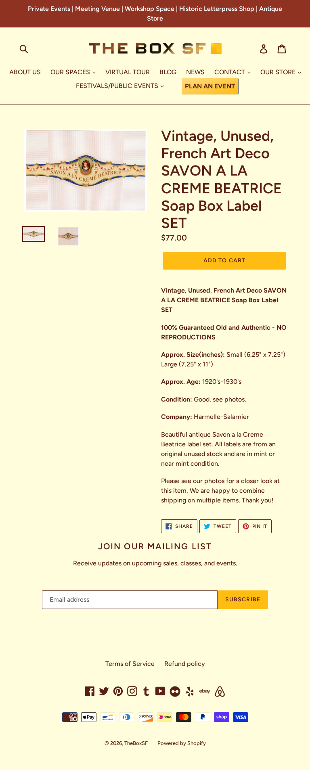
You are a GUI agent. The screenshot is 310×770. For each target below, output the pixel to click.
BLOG (167, 72)
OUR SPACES (71, 72)
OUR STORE (278, 72)
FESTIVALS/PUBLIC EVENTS (118, 86)
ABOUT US (25, 72)
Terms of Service (130, 663)
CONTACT (230, 72)
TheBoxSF (136, 743)
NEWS (195, 72)
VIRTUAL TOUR (127, 72)
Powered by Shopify (181, 743)
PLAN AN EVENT (210, 86)
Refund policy (184, 663)
